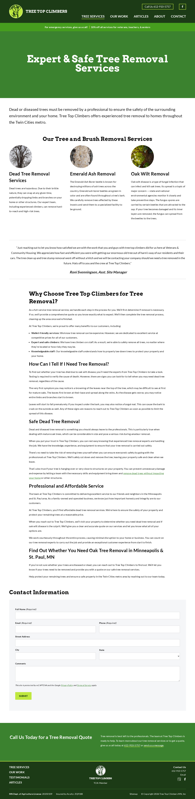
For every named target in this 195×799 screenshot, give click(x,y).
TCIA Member (101, 783)
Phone (107, 623)
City (17, 650)
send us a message (153, 745)
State (101, 650)
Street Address (22, 636)
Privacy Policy (67, 685)
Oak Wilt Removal (150, 173)
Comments (20, 663)
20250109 (30, 794)
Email (23, 623)
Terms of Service (84, 685)
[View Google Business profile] (179, 779)
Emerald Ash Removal (92, 173)
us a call (82, 27)
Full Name (25, 609)
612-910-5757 (132, 745)
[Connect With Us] (185, 779)
